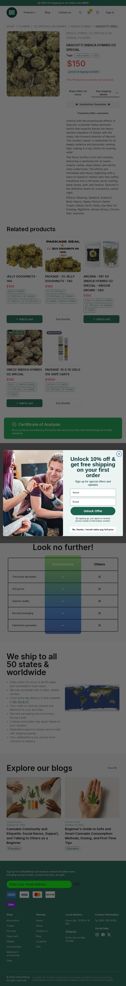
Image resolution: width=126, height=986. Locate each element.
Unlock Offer (93, 511)
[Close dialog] (119, 454)
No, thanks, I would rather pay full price (93, 529)
